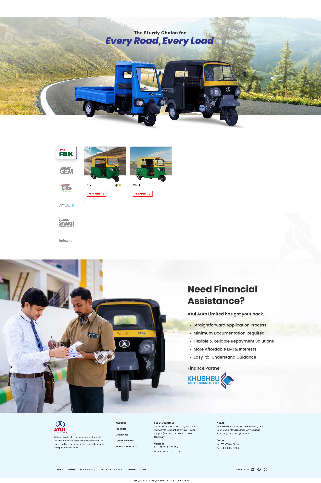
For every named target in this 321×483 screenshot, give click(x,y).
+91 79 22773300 (229, 443)
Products (121, 428)
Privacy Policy (87, 469)
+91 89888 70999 (229, 448)
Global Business (125, 440)
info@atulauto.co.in (169, 451)
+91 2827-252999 (168, 447)
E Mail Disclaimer (137, 469)
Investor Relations (126, 446)
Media (71, 469)
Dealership (122, 434)
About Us (121, 422)
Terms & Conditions (111, 469)
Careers (58, 469)
